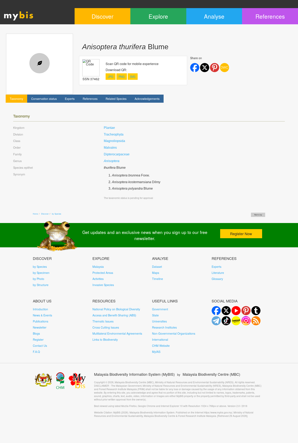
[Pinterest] (246, 310)
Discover (45, 213)
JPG (110, 77)
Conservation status (44, 99)
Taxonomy (16, 99)
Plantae (109, 127)
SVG (132, 77)
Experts (70, 99)
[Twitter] (226, 310)
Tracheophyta (113, 134)
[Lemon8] (236, 320)
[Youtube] (236, 310)
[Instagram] (246, 320)
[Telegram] (216, 320)
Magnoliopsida (114, 141)
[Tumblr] (255, 310)
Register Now (241, 233)
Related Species (116, 99)
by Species (56, 213)
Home (35, 213)
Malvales (110, 147)
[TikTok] (226, 320)
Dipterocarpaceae (117, 154)
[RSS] (255, 320)
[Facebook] (216, 310)
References (90, 99)
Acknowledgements (147, 99)
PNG (122, 77)
